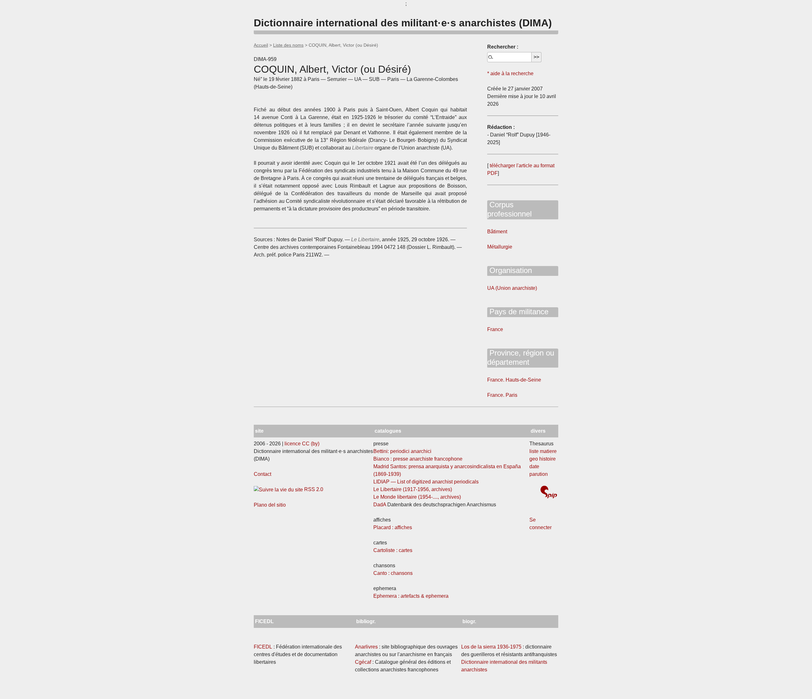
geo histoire (542, 459)
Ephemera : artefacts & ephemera (411, 596)
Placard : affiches (392, 527)
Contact (262, 474)
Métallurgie (499, 247)
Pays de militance (517, 311)
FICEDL (263, 646)
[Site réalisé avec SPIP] (548, 493)
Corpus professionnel (509, 209)
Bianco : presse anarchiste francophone (417, 459)
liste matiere (543, 451)
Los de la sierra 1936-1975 (491, 646)
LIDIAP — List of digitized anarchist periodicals (426, 481)
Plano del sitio (270, 505)
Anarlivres (366, 646)
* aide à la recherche (510, 73)
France (495, 329)
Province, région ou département (520, 357)
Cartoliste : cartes (392, 550)
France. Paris (502, 395)
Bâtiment (497, 231)
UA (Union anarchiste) (512, 288)
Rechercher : (502, 47)
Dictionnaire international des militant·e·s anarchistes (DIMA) (403, 23)
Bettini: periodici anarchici (402, 451)
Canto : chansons (393, 573)
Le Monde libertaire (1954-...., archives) (417, 497)
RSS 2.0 (313, 489)
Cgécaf (363, 662)
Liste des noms (288, 45)
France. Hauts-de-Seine (514, 380)
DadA (379, 504)
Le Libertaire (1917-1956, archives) (412, 489)
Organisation (509, 270)
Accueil (261, 45)
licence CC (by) (302, 443)
